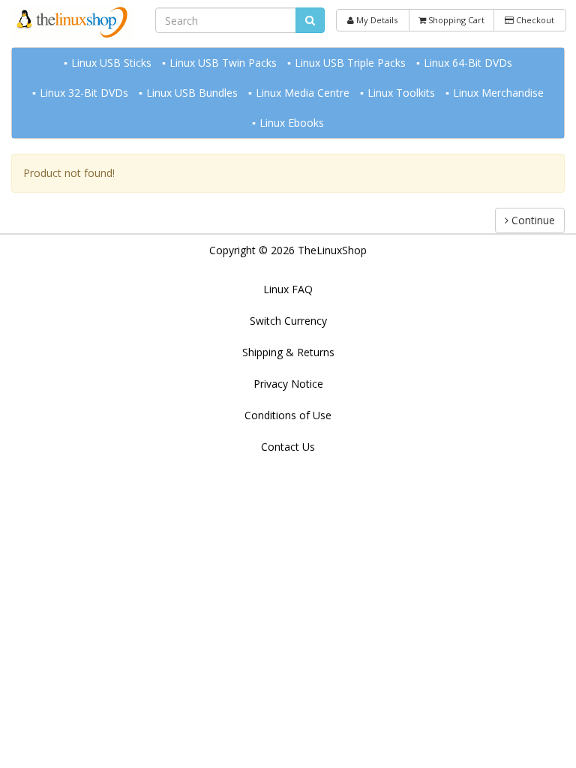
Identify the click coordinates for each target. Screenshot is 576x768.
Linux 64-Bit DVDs (468, 63)
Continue (531, 220)
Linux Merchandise (498, 93)
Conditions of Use (288, 415)
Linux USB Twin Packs (223, 63)
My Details (376, 20)
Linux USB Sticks (111, 63)
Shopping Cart (455, 20)
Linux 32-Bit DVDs (84, 93)
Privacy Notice (288, 383)
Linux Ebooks (292, 123)
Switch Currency (288, 321)
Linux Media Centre (303, 93)
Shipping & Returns (288, 352)
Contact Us (288, 447)
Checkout (534, 20)
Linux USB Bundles (192, 93)
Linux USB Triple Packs (350, 63)
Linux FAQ (288, 289)
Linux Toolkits (401, 93)
